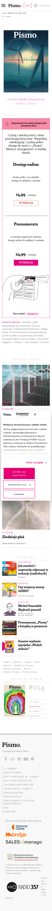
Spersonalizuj (17, 484)
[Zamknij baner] (42, 414)
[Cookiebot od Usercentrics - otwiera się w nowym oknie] (20, 414)
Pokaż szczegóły (34, 462)
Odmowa (19, 494)
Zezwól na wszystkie (19, 473)
